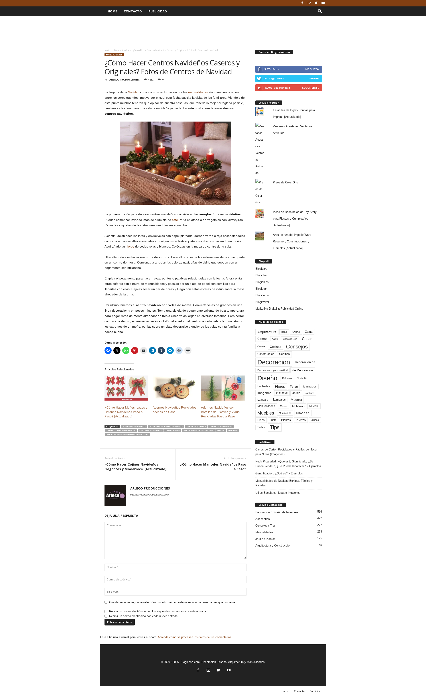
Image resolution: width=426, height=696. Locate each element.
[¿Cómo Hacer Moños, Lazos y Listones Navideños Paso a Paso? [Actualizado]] (126, 388)
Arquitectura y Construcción (273, 545)
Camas (262, 338)
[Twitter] (316, 3)
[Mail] (309, 3)
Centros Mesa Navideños (121, 430)
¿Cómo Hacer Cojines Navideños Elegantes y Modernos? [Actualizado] (135, 466)
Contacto (133, 11)
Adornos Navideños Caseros (166, 426)
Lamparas (279, 399)
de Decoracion (302, 370)
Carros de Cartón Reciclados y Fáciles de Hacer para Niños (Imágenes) (286, 452)
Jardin (296, 393)
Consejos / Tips (265, 525)
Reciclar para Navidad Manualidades (128, 434)
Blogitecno (262, 295)
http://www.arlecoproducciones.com (149, 494)
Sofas (261, 427)
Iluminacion (310, 386)
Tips (275, 427)
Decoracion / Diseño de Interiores (276, 512)
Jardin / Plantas (265, 539)
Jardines (309, 393)
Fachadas (263, 386)
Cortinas (284, 354)
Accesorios (262, 519)
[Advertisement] (213, 31)
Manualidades (121, 50)
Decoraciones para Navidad (272, 370)
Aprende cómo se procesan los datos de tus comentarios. (195, 637)
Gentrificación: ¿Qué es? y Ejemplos (279, 473)
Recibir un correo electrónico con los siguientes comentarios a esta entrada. (158, 611)
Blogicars (261, 268)
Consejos (297, 347)
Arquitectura (266, 332)
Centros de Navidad (221, 426)
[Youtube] (323, 3)
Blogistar (261, 288)
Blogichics (262, 282)
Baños (296, 332)
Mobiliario (298, 406)
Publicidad (157, 11)
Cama (308, 331)
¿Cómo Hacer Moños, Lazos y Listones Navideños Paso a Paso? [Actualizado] (126, 412)
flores (130, 246)
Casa (275, 338)
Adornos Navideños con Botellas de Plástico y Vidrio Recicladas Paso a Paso (220, 412)
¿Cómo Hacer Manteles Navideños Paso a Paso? (213, 466)
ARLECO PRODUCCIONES (124, 79)
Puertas (301, 420)
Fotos (221, 430)
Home (112, 11)
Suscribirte (310, 87)
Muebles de (285, 413)
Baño (284, 331)
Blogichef (261, 275)
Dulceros (287, 378)
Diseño (267, 378)
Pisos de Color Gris (285, 182)
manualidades (198, 92)
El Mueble (302, 378)
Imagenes (264, 393)
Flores (280, 386)
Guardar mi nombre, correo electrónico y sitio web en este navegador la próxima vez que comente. (172, 602)
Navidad (133, 92)
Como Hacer (173, 430)
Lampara (262, 399)
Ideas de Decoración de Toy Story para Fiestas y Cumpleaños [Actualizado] (295, 218)
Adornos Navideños (134, 426)
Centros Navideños (150, 430)
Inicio (107, 50)
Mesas (283, 406)
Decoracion (273, 362)
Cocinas (275, 346)
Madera (296, 399)
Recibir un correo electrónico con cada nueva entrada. (143, 616)
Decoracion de (305, 362)
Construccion (265, 354)
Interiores (282, 392)
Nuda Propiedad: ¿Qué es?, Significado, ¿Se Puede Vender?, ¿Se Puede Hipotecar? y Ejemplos (288, 464)
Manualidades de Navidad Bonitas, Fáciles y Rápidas (284, 483)
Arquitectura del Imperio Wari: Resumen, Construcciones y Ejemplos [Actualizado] (292, 241)
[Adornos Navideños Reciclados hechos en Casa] (175, 388)
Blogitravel (262, 302)
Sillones (315, 420)
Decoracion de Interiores (198, 430)
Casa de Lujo (290, 339)
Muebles (265, 413)
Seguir (314, 78)
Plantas (286, 420)
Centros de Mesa (196, 426)
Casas (307, 339)
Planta (273, 420)
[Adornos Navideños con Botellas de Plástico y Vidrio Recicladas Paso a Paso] (223, 388)
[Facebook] (302, 3)
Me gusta (312, 69)
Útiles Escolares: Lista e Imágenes (277, 492)
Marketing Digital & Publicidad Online (279, 308)
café (175, 220)
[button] (320, 11)
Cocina (261, 346)
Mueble (314, 406)
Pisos (261, 420)
